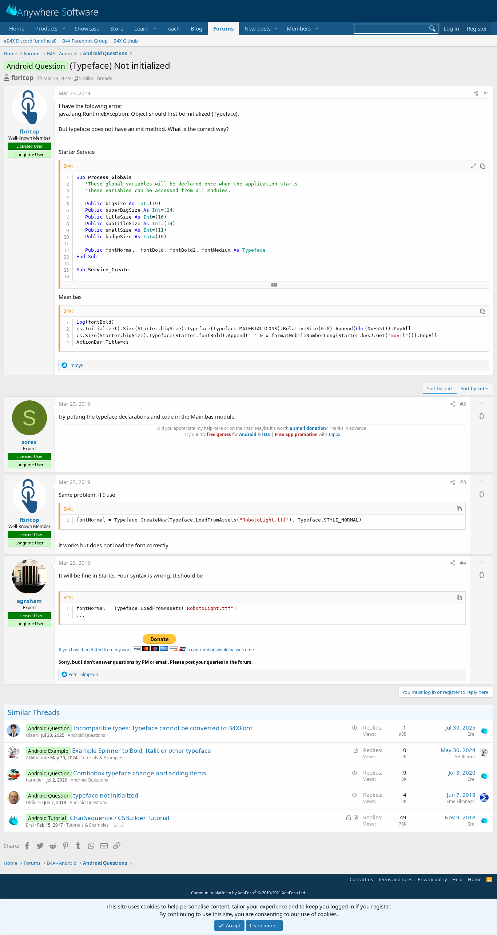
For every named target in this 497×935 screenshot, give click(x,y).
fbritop (22, 77)
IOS (266, 434)
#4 (463, 562)
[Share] (476, 93)
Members (299, 28)
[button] (49, 28)
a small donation (308, 428)
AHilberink (36, 758)
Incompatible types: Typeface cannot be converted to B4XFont (163, 728)
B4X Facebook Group (85, 40)
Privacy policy (432, 879)
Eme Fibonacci (461, 801)
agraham (29, 600)
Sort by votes (475, 388)
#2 (463, 403)
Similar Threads (95, 78)
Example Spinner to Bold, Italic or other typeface (141, 750)
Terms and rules (395, 879)
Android (248, 434)
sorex (29, 441)
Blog (196, 28)
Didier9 (33, 802)
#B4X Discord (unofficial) (30, 40)
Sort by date (440, 388)
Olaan (32, 735)
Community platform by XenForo (248, 892)
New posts (257, 28)
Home (16, 28)
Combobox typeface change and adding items (139, 773)
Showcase (87, 28)
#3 (463, 482)
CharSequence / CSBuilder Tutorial (119, 818)
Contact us (361, 879)
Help (457, 879)
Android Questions (86, 735)
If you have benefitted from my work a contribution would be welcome (156, 650)
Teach (173, 28)
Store (116, 28)
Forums (223, 28)
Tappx (334, 434)
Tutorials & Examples (102, 758)
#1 (486, 93)
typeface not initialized (105, 795)
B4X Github (126, 40)
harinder (34, 780)
